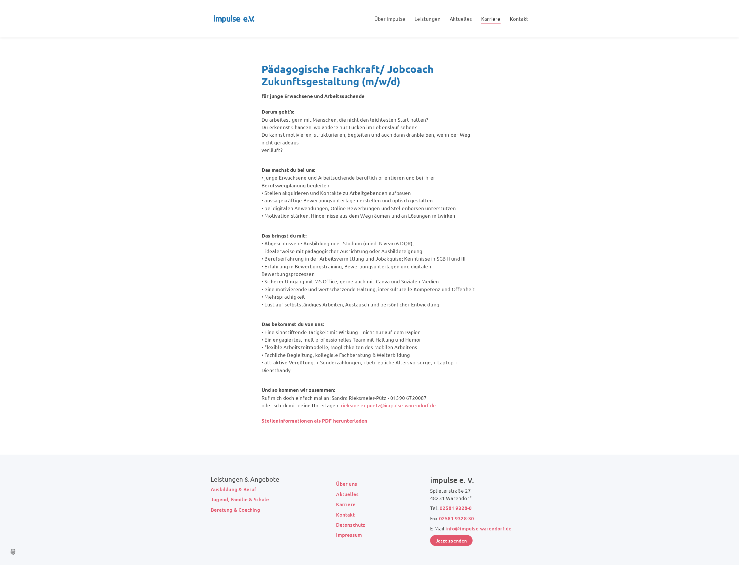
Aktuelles (347, 494)
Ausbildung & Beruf (234, 489)
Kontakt (345, 514)
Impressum (349, 535)
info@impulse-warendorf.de (478, 528)
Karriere (346, 504)
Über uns (346, 484)
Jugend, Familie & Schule (240, 499)
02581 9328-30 (456, 518)
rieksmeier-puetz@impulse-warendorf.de (388, 405)
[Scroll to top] (726, 552)
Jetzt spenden (451, 540)
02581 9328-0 (456, 508)
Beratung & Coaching (235, 509)
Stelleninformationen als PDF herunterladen (314, 421)
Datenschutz (350, 524)
